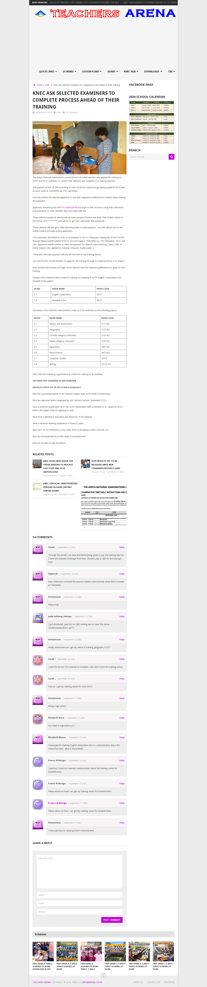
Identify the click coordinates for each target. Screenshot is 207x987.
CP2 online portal (69, 207)
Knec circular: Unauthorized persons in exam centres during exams (60, 487)
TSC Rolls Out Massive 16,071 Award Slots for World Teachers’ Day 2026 (68, 3)
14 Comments (72, 112)
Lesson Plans (90, 71)
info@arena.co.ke (92, 982)
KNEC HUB (130, 71)
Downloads (151, 71)
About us (138, 982)
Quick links (46, 71)
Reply (122, 547)
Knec (59, 112)
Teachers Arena (50, 475)
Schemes (68, 71)
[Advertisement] (107, 44)
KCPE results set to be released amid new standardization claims (106, 465)
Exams (111, 71)
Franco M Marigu (57, 803)
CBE (170, 71)
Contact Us (153, 982)
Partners (169, 982)
